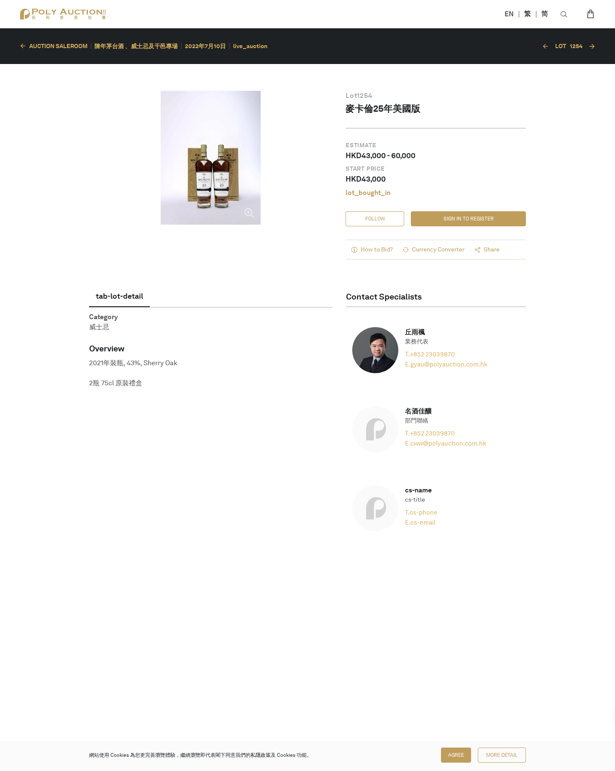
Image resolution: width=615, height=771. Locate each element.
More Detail (502, 755)
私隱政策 (261, 755)
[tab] (119, 296)
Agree (456, 755)
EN (509, 14)
